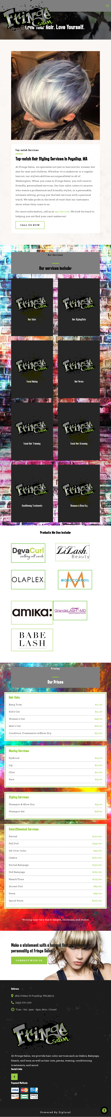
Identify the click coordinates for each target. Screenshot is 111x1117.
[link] (104, 1110)
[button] (107, 8)
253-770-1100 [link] (62, 211)
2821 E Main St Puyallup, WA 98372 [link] (34, 995)
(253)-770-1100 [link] (23, 1002)
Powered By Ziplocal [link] (55, 1112)
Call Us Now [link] (30, 225)
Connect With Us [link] (29, 960)
